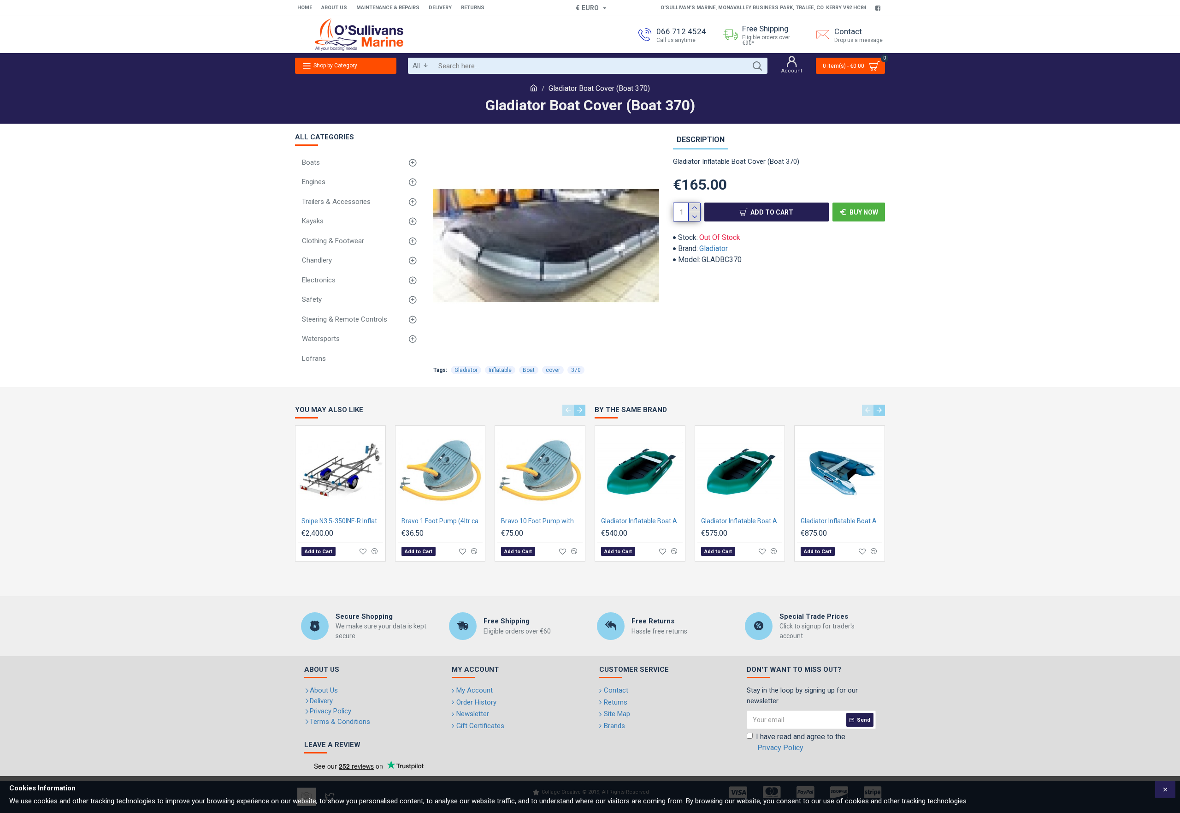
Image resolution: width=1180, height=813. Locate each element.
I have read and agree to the (800, 742)
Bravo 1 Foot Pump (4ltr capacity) (442, 521)
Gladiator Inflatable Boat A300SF (742, 521)
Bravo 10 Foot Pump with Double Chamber (542, 521)
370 (576, 370)
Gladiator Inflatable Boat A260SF (642, 521)
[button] (568, 410)
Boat (529, 370)
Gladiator (713, 248)
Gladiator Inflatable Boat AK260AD (841, 521)
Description (701, 139)
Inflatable (500, 370)
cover (553, 370)
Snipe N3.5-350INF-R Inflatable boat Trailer (342, 521)
